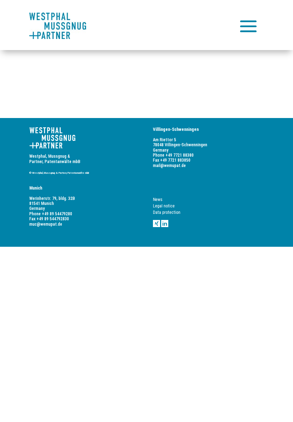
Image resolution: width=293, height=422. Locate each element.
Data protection (166, 212)
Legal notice (164, 205)
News (157, 199)
